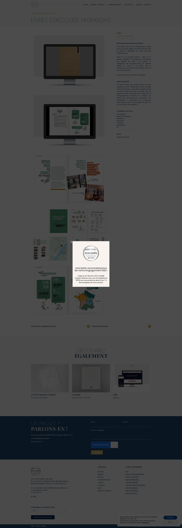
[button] (71, 242)
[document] (91, 264)
